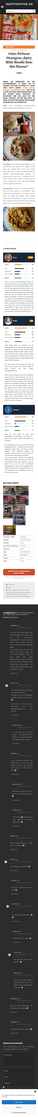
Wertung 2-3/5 (23, 50)
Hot (22, 590)
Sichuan (15, 592)
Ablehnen (19, 1107)
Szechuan (15, 596)
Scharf (9, 592)
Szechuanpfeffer (24, 596)
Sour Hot (25, 594)
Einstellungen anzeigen (19, 1112)
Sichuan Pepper (11, 594)
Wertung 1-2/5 (15, 50)
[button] (35, 1091)
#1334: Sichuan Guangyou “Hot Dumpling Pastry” (19, 89)
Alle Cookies (19, 1102)
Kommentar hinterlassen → (11, 617)
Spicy (8, 596)
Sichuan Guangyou (25, 592)
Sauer (27, 590)
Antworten (14, 673)
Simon (9, 587)
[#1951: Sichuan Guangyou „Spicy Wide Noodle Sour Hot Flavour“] (19, 15)
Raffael (13, 1022)
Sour (19, 594)
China (10, 590)
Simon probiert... (9, 47)
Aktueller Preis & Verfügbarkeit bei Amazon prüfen (19, 572)
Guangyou (17, 590)
